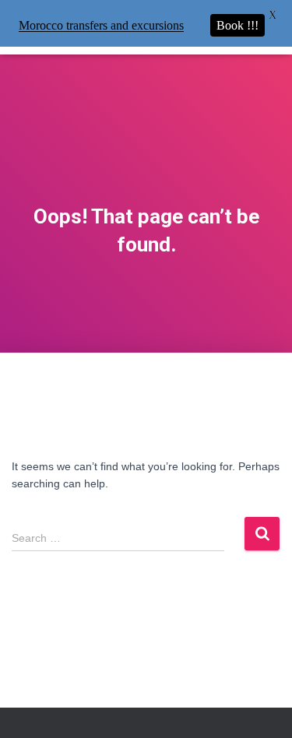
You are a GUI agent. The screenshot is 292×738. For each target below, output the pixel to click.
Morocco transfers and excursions (101, 25)
